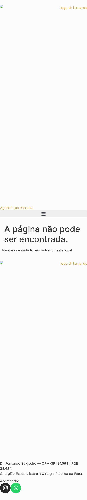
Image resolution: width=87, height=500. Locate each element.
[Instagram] (5, 488)
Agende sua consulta (16, 208)
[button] (43, 213)
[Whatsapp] (16, 488)
